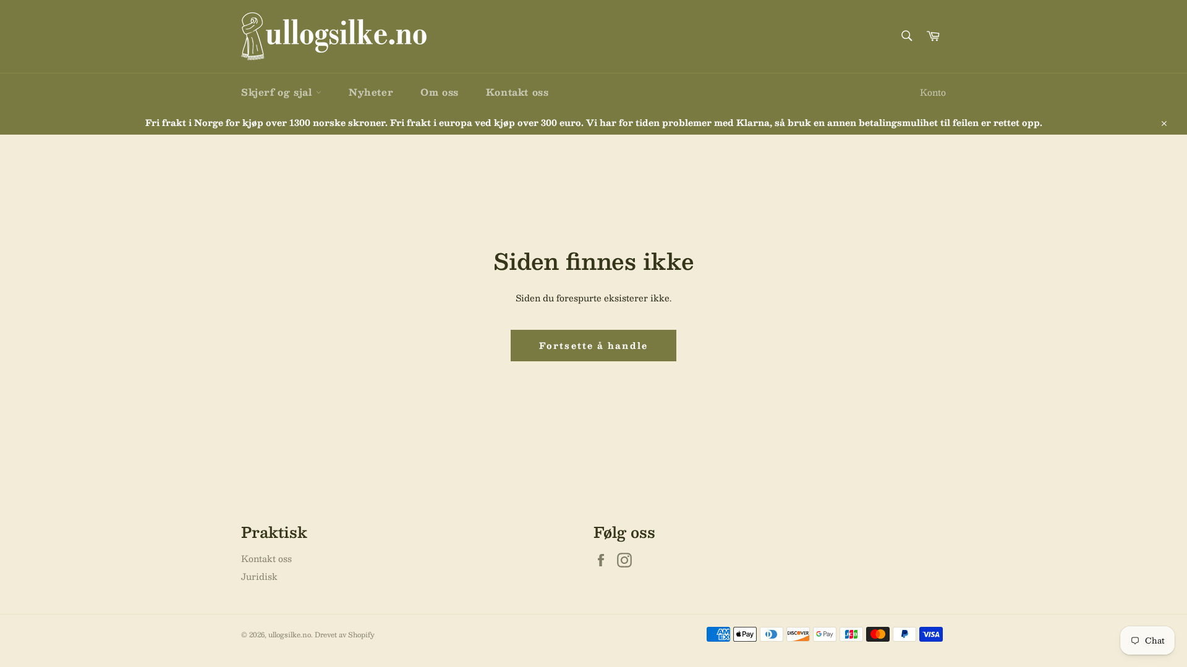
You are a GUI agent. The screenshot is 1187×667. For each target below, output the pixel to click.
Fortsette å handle (593, 345)
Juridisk (259, 576)
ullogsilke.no (289, 634)
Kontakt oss (517, 91)
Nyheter (371, 91)
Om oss (439, 91)
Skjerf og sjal (278, 91)
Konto (933, 92)
